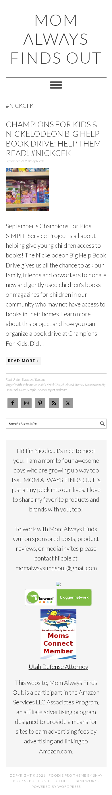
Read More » (23, 360)
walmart (61, 390)
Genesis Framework (76, 781)
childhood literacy (72, 384)
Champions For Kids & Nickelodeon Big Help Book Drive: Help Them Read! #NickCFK (53, 138)
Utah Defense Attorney (58, 666)
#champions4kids (34, 384)
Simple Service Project (41, 390)
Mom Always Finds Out (56, 38)
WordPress (69, 786)
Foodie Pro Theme (67, 775)
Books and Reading (33, 379)
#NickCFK (53, 384)
